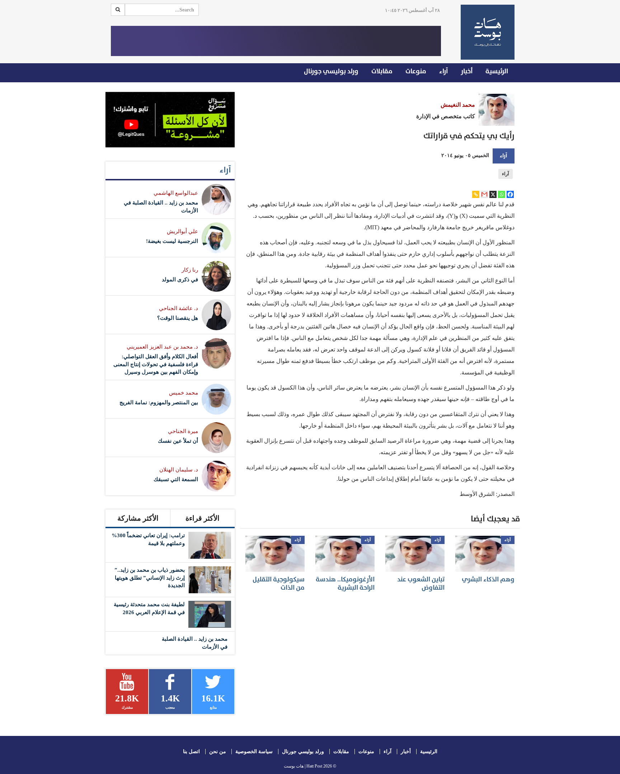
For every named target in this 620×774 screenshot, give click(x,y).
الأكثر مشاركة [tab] (138, 518)
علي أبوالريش (182, 231)
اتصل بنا (191, 751)
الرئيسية (496, 71)
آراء (443, 71)
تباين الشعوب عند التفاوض (421, 583)
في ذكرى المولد (180, 279)
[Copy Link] (475, 194)
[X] (493, 194)
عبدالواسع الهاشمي (176, 193)
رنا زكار (190, 270)
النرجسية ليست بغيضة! (172, 241)
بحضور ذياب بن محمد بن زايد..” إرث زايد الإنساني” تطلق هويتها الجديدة (149, 577)
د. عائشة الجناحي (178, 308)
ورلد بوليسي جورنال (331, 71)
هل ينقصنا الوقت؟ (177, 318)
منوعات (415, 71)
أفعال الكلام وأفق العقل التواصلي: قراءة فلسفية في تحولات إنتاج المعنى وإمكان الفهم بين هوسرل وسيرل (155, 364)
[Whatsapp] (501, 194)
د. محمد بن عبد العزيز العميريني (162, 347)
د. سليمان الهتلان (178, 470)
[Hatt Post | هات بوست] (485, 32)
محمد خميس (183, 393)
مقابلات (382, 71)
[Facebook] (510, 194)
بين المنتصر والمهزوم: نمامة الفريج (158, 402)
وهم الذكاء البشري (488, 579)
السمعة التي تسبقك (176, 479)
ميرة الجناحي (183, 431)
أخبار (467, 71)
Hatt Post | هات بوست (303, 766)
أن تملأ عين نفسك (178, 441)
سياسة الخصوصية (254, 751)
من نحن (217, 751)
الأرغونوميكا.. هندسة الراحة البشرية (345, 583)
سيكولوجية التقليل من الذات (279, 583)
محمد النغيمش (458, 105)
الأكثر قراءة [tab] (202, 518)
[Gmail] (484, 194)
